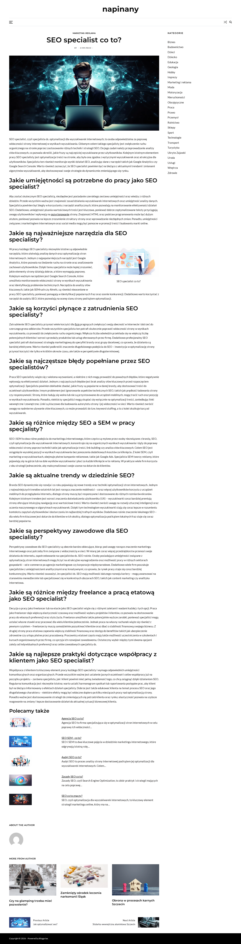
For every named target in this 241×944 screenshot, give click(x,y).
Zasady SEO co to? (72, 776)
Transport (173, 142)
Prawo (171, 112)
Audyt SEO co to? (72, 757)
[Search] (230, 22)
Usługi (171, 162)
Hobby (171, 72)
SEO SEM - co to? (71, 737)
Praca (171, 107)
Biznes (171, 42)
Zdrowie (172, 172)
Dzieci (171, 52)
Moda (171, 87)
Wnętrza (173, 167)
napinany (120, 9)
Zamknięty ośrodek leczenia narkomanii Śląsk (81, 894)
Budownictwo (175, 47)
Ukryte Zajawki (177, 152)
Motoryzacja (175, 92)
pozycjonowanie (60, 214)
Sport (171, 132)
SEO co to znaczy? (72, 795)
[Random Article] (225, 22)
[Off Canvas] (11, 22)
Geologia (173, 67)
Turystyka (173, 147)
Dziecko (172, 57)
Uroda (171, 157)
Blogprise (43, 938)
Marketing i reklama (84, 33)
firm (77, 324)
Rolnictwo (173, 122)
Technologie (174, 137)
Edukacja (173, 62)
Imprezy (172, 77)
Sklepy (171, 127)
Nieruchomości (176, 97)
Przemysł (173, 117)
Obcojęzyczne (176, 102)
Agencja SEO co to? (73, 718)
